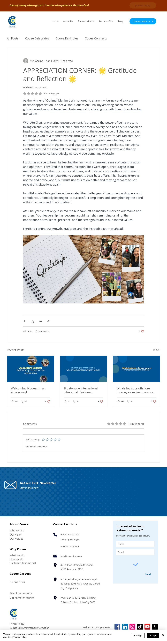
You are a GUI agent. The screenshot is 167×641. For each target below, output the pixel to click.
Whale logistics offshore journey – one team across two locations (135, 390)
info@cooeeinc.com (71, 556)
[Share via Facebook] (24, 321)
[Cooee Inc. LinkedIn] (125, 627)
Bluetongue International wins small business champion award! (81, 390)
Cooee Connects (96, 38)
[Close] (163, 635)
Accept (152, 635)
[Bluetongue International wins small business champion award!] (83, 369)
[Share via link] (48, 321)
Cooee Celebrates (37, 38)
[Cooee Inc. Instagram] (132, 627)
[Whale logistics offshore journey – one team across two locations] (136, 369)
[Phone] (55, 535)
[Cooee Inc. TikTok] (140, 627)
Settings (138, 635)
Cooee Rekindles (67, 38)
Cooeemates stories (22, 598)
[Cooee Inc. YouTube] (147, 627)
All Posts (13, 38)
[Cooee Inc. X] (155, 627)
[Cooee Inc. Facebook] (117, 627)
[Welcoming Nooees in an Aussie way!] (30, 369)
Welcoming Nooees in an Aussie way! (28, 390)
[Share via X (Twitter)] (32, 321)
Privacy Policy (17, 623)
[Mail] (55, 556)
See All (156, 349)
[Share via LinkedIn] (40, 321)
